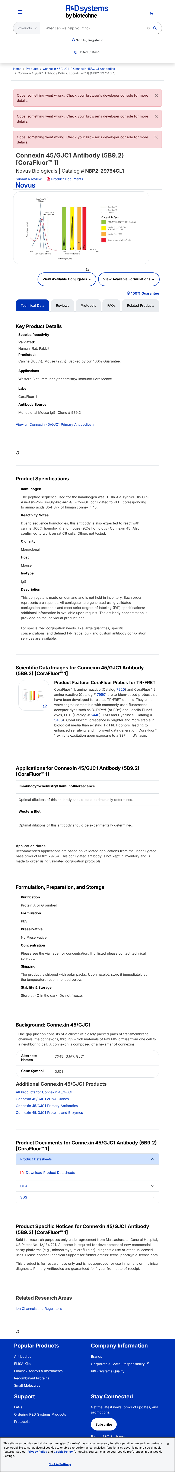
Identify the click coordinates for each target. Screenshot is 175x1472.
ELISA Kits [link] (22, 1364)
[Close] (156, 95)
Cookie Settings (60, 1464)
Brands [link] (96, 1356)
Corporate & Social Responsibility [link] (118, 1364)
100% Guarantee (145, 293)
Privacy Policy (37, 1451)
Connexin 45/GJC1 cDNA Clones (42, 1099)
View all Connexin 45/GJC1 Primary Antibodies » (55, 424)
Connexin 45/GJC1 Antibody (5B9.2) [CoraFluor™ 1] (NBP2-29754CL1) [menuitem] (66, 73)
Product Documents (66, 179)
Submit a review (29, 179)
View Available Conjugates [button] (65, 279)
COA (24, 1186)
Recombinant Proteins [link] (31, 1378)
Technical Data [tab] (32, 305)
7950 (101, 694)
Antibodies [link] (22, 1356)
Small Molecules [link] (27, 1385)
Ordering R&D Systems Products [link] (40, 1414)
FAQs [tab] (111, 305)
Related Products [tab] (140, 305)
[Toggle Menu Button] (20, 12)
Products (32, 68)
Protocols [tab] (88, 305)
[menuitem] (17, 68)
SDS (23, 1197)
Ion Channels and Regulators (39, 1308)
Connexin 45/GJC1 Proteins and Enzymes (49, 1112)
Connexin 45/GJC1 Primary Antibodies (47, 1106)
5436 (58, 720)
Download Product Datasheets (50, 1172)
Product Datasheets (36, 1159)
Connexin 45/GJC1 (56, 68)
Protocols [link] (21, 1421)
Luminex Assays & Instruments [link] (38, 1371)
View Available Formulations (127, 279)
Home (17, 68)
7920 (121, 689)
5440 (95, 715)
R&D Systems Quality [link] (107, 1371)
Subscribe (103, 1424)
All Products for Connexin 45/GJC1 (44, 1092)
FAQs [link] (18, 1407)
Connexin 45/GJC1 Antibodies (94, 68)
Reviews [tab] (62, 305)
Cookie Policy (63, 1451)
